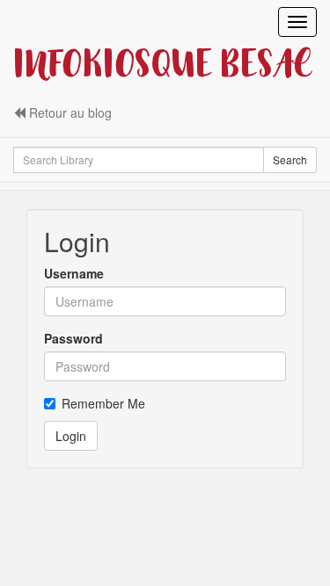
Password (73, 338)
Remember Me (103, 403)
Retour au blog (69, 112)
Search (290, 159)
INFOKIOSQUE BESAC (162, 66)
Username (74, 273)
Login (70, 436)
